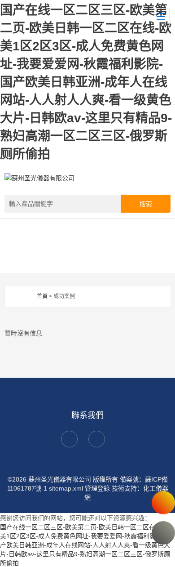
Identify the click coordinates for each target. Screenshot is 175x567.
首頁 (42, 296)
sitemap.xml (66, 488)
